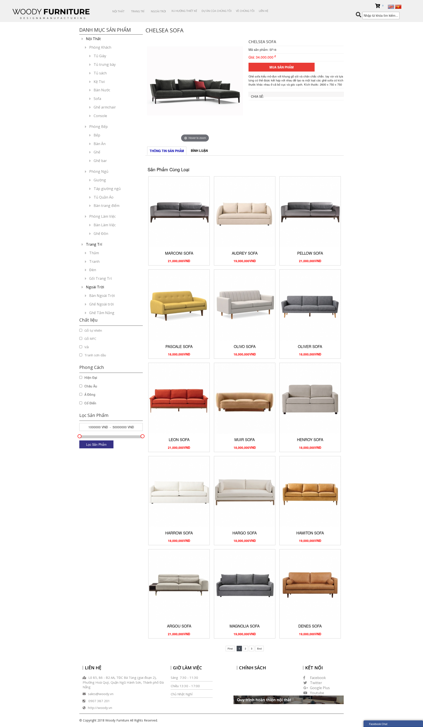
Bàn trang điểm (106, 205)
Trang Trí (137, 11)
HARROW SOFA (179, 533)
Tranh (94, 261)
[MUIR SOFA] (244, 398)
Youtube (317, 692)
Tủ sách (100, 73)
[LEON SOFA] (179, 398)
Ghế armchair (105, 107)
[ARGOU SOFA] (179, 584)
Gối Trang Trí (100, 278)
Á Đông (89, 395)
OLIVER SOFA (310, 346)
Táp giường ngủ (107, 188)
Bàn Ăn (100, 143)
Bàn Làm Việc (105, 225)
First (230, 648)
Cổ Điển (90, 403)
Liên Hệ (263, 11)
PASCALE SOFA (179, 346)
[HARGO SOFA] (244, 491)
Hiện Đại (90, 378)
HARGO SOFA (244, 533)
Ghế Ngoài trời (101, 304)
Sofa (97, 98)
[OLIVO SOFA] (244, 304)
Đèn (92, 269)
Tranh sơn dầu (95, 355)
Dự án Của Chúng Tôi (217, 11)
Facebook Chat (378, 724)
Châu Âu (90, 386)
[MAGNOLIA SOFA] (244, 584)
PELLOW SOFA (310, 253)
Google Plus (320, 687)
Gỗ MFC (90, 338)
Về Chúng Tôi (245, 11)
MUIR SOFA (244, 439)
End (259, 648)
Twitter (316, 682)
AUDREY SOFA (245, 253)
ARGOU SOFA (179, 626)
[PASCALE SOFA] (179, 304)
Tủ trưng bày (105, 64)
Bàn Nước (102, 90)
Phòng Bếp (98, 126)
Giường (100, 180)
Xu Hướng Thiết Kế (184, 11)
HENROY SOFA (310, 439)
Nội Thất (118, 11)
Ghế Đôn (101, 233)
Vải (86, 347)
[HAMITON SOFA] (310, 491)
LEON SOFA (179, 439)
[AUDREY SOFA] (244, 211)
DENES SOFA (310, 626)
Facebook (318, 677)
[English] (391, 6)
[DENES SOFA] (310, 584)
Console (100, 115)
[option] (195, 90)
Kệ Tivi (99, 81)
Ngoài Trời (158, 11)
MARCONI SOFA (179, 253)
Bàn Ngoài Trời (102, 295)
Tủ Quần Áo (103, 197)
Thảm (94, 252)
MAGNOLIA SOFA (245, 626)
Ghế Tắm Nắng (101, 312)
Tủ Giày (100, 55)
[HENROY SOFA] (310, 398)
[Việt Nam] (398, 6)
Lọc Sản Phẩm (96, 444)
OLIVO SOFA (245, 346)
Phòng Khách (100, 47)
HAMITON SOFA (310, 533)
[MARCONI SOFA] (179, 211)
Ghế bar (100, 160)
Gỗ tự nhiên (93, 330)
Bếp (97, 135)
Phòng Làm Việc (102, 216)
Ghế (97, 152)
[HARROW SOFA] (179, 491)
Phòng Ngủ (98, 171)
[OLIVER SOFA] (310, 304)
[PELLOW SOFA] (310, 211)
